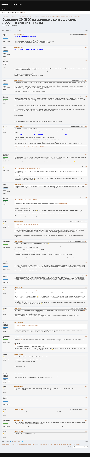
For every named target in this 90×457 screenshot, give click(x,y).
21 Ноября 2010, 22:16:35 (18, 396)
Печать (86, 30)
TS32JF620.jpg (42, 146)
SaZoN (5, 386)
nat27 (5, 34)
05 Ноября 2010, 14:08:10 (18, 47)
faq (84, 310)
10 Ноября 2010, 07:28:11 (18, 154)
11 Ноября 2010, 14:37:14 (18, 165)
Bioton (6, 354)
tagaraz (49, 16)
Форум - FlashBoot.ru (11, 4)
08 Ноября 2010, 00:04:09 (18, 80)
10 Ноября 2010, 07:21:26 (19, 126)
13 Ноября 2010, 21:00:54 (18, 261)
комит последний (62, 177)
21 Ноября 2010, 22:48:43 (18, 409)
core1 (5, 126)
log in (20, 12)
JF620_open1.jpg (19, 146)
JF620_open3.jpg (35, 146)
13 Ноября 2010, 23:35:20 (18, 287)
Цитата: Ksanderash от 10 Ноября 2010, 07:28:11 (28, 168)
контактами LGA (65, 83)
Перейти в (70, 446)
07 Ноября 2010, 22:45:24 (18, 59)
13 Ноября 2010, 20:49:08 (18, 241)
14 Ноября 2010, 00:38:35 (18, 308)
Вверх (3, 441)
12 (17, 30)
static (5, 221)
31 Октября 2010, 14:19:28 (19, 34)
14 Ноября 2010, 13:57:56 (18, 336)
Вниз (3, 30)
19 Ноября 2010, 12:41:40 (18, 354)
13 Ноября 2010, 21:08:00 (18, 275)
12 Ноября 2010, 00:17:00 (18, 196)
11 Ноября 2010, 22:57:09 (18, 184)
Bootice (20, 339)
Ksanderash (45, 16)
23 (20, 30)
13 (18, 30)
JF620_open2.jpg (27, 146)
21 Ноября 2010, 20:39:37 (18, 386)
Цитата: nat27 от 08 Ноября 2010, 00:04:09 (27, 224)
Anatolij (41, 16)
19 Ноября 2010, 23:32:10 (18, 373)
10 (13, 30)
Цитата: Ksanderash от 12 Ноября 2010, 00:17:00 (28, 290)
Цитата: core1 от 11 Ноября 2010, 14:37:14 (27, 199)
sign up (23, 12)
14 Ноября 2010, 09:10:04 (18, 322)
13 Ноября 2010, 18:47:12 (18, 221)
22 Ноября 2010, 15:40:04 (18, 420)
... (12, 30)
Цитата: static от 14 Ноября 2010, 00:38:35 (27, 325)
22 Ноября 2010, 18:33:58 (18, 431)
